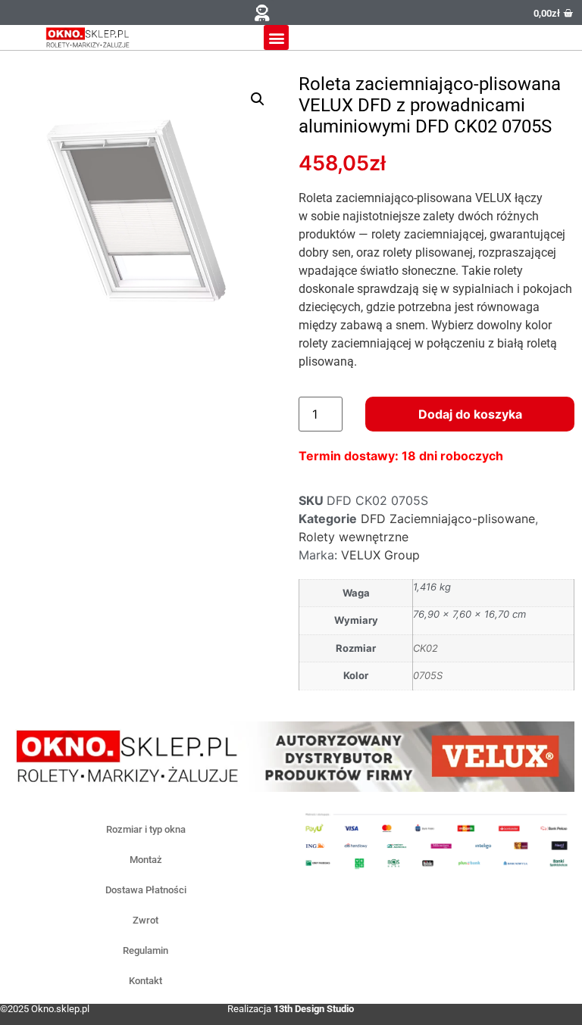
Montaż (146, 859)
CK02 (425, 648)
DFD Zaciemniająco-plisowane (448, 518)
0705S (428, 675)
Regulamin (145, 950)
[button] (262, 12)
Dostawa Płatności (145, 890)
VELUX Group (380, 554)
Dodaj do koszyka (470, 414)
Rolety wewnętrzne (353, 536)
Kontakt (145, 980)
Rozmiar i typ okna (146, 829)
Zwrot (145, 920)
